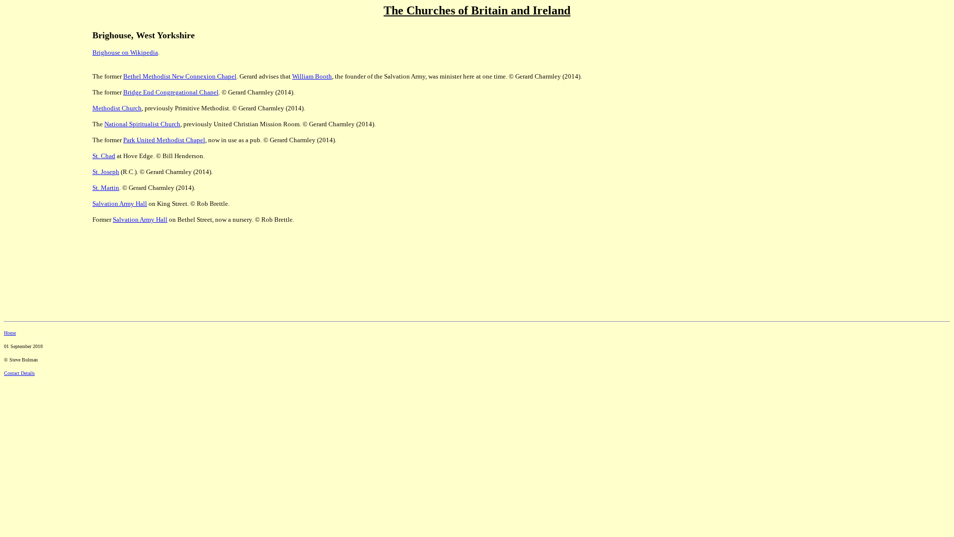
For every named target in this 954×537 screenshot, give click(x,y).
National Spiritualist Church (142, 124)
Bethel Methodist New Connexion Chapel (180, 76)
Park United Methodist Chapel (164, 140)
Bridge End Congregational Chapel (171, 92)
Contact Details (19, 373)
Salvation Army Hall (140, 219)
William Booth (312, 76)
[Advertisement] (39, 90)
